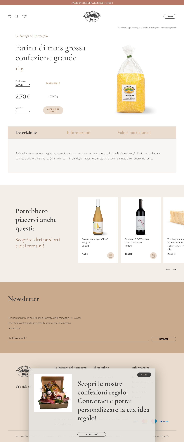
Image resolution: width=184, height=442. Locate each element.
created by (158, 436)
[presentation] (168, 269)
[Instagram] (24, 387)
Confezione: (20, 81)
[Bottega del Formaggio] (92, 16)
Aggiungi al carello (53, 110)
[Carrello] (9, 16)
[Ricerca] (16, 16)
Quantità (19, 107)
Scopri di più (91, 434)
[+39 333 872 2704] (24, 16)
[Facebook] (18, 387)
